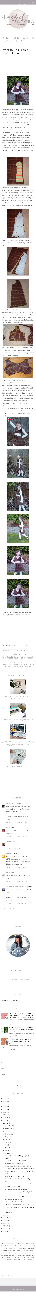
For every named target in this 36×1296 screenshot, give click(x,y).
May (6, 1145)
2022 (5, 1109)
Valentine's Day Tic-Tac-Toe (14, 1199)
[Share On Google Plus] (27, 650)
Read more (19, 1024)
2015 (5, 1218)
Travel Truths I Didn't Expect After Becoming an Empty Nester (20, 1041)
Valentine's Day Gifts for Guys (14, 1202)
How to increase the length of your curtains (18, 1184)
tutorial (23, 648)
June (6, 1142)
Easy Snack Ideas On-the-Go (14, 1163)
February (8, 1153)
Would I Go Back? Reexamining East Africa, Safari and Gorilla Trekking (21, 1029)
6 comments (5, 650)
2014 (5, 1220)
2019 (5, 1118)
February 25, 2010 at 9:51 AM (16, 848)
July (6, 1140)
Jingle (8, 841)
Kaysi (8, 827)
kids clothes (17, 645)
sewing (14, 648)
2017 (5, 1123)
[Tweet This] (22, 650)
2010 (5, 1231)
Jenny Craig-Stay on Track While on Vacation (19, 1197)
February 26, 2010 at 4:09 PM (16, 867)
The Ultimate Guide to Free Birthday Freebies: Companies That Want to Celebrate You (20, 1015)
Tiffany (9, 872)
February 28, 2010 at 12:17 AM (16, 882)
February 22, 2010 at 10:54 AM (16, 822)
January (7, 1212)
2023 (5, 1107)
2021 (5, 1112)
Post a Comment (10, 908)
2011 (5, 1229)
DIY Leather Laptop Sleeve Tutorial (16, 1189)
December (8, 1126)
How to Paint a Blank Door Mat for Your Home (20, 1161)
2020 (5, 1115)
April (7, 1148)
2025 (5, 1101)
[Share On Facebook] (24, 650)
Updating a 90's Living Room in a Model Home (20, 1169)
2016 (5, 1215)
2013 (5, 1223)
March (7, 1150)
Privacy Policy (7, 1276)
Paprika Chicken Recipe (12, 1186)
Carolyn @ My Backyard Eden (17, 886)
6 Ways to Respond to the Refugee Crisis (18, 1205)
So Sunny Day (11, 803)
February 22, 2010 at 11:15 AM (16, 837)
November (8, 1129)
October (8, 1131)
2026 (5, 1098)
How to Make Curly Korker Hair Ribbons (18, 1166)
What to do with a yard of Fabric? (15, 1176)
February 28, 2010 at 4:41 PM (16, 903)
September (8, 1134)
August (7, 1137)
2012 (5, 1226)
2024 (5, 1104)
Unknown (10, 853)
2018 (5, 1120)
